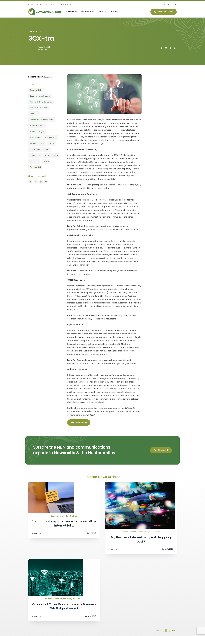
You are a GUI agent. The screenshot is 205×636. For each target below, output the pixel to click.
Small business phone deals (41, 120)
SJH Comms (35, 137)
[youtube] (175, 4)
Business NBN (35, 90)
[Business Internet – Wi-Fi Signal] (55, 560)
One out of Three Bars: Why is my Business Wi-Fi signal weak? (64, 606)
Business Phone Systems (40, 96)
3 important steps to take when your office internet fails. (64, 523)
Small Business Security (39, 149)
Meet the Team (51, 155)
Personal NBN (35, 167)
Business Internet (37, 125)
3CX (42, 143)
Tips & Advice (34, 31)
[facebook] (164, 4)
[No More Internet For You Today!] (51, 483)
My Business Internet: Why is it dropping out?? (141, 539)
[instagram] (169, 4)
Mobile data (35, 155)
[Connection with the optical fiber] (140, 483)
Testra (46, 161)
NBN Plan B (34, 161)
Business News (142, 532)
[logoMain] (45, 9)
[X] (166, 48)
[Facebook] (162, 48)
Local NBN (34, 114)
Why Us (33, 143)
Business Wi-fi (50, 137)
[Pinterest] (170, 48)
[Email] (174, 48)
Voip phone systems (38, 108)
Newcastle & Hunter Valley (41, 102)
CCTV (51, 143)
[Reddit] (40, 181)
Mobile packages (37, 131)
